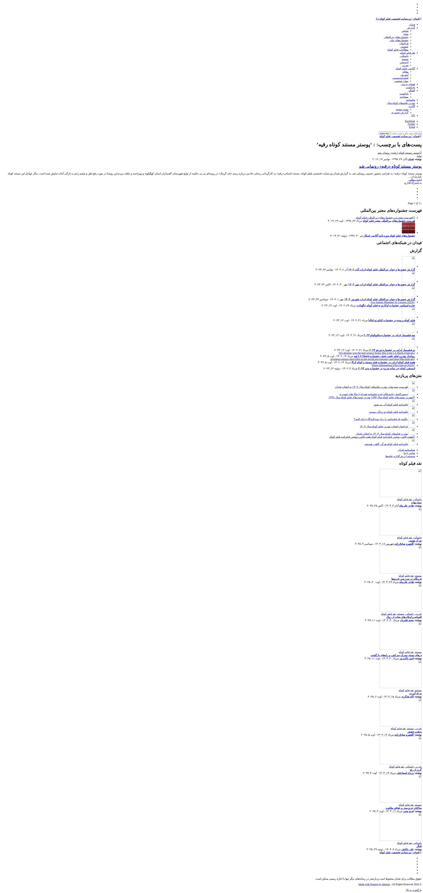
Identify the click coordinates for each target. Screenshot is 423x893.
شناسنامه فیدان (406, 449)
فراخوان (403, 43)
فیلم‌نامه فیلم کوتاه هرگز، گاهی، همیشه (386, 444)
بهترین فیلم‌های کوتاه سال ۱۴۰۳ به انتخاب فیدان (382, 433)
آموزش (404, 74)
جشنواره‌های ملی (399, 40)
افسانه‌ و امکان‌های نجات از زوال (404, 617)
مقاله (405, 71)
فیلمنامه (410, 100)
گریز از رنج (416, 769)
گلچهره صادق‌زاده (404, 543)
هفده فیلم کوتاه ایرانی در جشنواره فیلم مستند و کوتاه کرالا (383, 362)
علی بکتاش (407, 849)
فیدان (412, 24)
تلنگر (419, 846)
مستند (405, 59)
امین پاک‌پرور (407, 658)
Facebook (410, 121)
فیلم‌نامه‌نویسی (400, 78)
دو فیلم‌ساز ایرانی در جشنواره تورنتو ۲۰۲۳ (392, 350)
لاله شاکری (407, 696)
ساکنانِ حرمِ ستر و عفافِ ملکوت (404, 808)
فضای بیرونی (408, 84)
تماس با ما (409, 453)
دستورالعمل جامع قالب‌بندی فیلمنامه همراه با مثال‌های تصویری (373, 394)
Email (412, 127)
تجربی (405, 65)
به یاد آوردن (415, 693)
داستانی (404, 56)
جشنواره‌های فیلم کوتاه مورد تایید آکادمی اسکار (389, 235)
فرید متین (408, 811)
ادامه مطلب (415, 179)
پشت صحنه (402, 109)
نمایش (405, 30)
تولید (406, 34)
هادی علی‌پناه (406, 505)
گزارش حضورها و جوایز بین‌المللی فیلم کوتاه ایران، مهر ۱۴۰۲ (381, 284)
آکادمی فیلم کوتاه (405, 68)
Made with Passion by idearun (374, 884)
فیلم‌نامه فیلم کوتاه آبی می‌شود (391, 404)
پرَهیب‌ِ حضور (414, 731)
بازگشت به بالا (414, 890)
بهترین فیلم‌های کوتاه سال (401, 103)
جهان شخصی (401, 81)
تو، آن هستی (415, 540)
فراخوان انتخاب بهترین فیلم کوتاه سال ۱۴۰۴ (384, 426)
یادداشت (410, 87)
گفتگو (412, 90)
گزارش (411, 27)
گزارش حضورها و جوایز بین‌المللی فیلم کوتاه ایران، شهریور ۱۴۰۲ (379, 299)
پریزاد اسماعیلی (405, 772)
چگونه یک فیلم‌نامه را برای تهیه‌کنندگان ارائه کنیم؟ (381, 419)
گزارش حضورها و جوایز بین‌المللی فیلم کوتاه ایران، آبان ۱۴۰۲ (381, 269)
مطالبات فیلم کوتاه (397, 49)
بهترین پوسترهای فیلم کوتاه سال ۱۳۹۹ (349, 397)
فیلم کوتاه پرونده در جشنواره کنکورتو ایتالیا (391, 320)
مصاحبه (404, 96)
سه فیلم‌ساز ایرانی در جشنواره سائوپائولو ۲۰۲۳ (389, 335)
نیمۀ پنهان (416, 502)
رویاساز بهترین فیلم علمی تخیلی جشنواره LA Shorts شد (384, 356)
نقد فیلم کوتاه (407, 52)
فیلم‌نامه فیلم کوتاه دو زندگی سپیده (388, 411)
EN (413, 115)
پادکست (404, 93)
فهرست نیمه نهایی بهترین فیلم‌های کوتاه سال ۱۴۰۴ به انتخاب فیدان (371, 387)
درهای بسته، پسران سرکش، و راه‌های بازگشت (396, 655)
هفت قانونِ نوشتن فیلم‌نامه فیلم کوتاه (350, 436)
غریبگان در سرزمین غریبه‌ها (406, 578)
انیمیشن (404, 62)
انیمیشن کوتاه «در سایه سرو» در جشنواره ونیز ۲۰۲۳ (386, 368)
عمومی (404, 46)
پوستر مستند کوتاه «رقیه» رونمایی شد (390, 166)
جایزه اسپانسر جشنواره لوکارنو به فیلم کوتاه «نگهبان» (386, 305)
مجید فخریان (407, 620)
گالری (411, 106)
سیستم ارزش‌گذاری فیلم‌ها (400, 456)
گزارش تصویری (399, 112)
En (377, 18)
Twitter (411, 124)
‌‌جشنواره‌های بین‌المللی (396, 37)
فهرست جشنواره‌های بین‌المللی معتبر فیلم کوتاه (389, 220)
